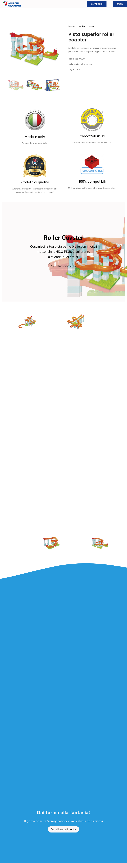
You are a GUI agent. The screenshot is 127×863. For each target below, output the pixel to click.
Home (71, 26)
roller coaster (86, 26)
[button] (11, 49)
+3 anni (76, 69)
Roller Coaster (86, 63)
